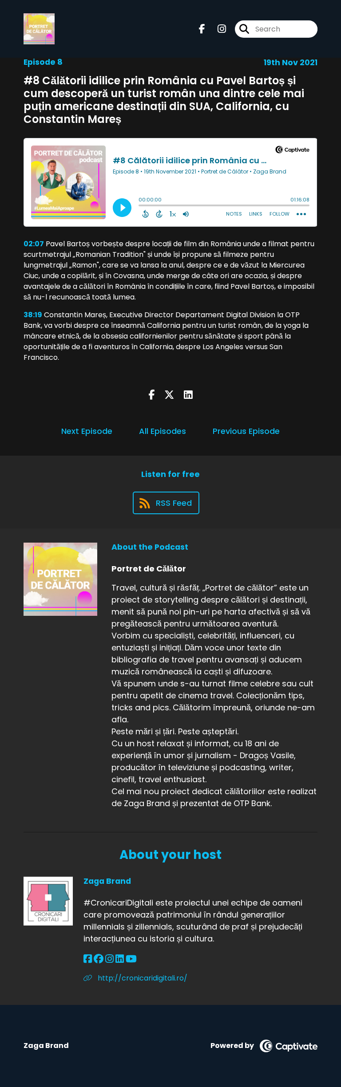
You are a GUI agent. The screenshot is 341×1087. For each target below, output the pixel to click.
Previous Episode (246, 431)
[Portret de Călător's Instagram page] (216, 29)
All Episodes (162, 431)
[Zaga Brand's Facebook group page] (98, 959)
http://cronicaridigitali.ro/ (141, 978)
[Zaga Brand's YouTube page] (131, 959)
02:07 (34, 244)
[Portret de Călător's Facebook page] (202, 29)
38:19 (33, 315)
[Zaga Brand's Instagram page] (109, 959)
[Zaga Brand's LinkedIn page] (119, 959)
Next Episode (86, 431)
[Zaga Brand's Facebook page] (87, 959)
